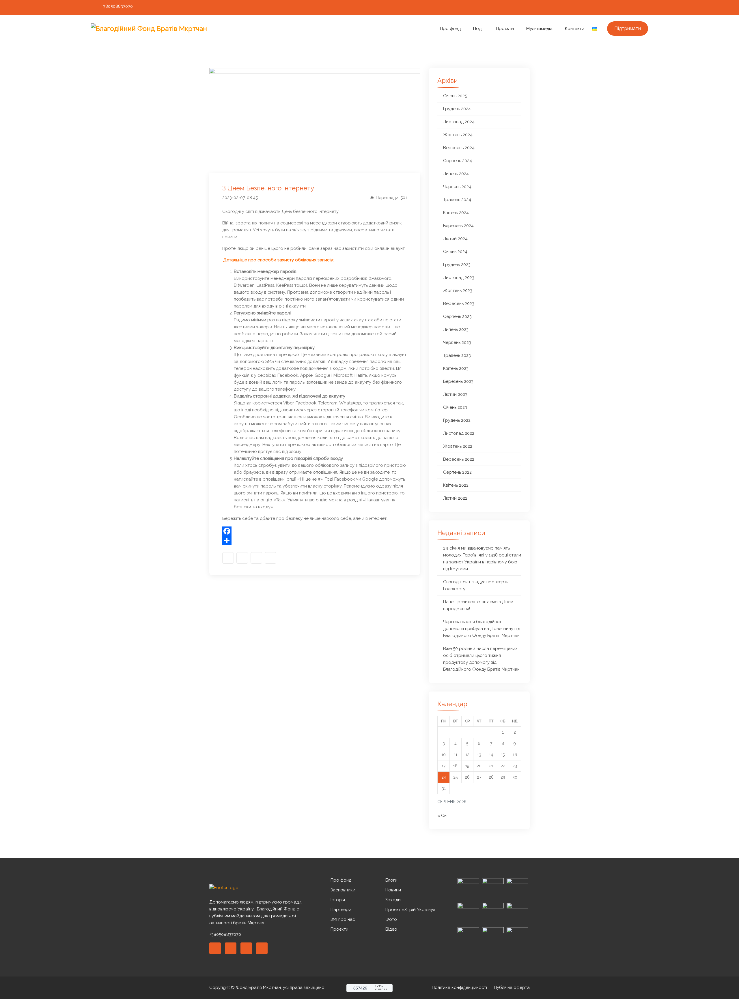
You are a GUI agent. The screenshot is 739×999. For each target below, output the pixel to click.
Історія (338, 899)
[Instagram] (623, 7)
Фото (391, 919)
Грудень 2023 (457, 264)
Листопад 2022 (458, 433)
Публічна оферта (512, 987)
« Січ (442, 815)
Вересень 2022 (458, 459)
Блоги (391, 880)
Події (478, 28)
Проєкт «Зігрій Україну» (410, 909)
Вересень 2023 (458, 303)
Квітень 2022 (456, 485)
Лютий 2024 (455, 238)
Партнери (341, 909)
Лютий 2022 (455, 498)
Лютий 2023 (455, 394)
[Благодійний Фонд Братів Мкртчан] (157, 28)
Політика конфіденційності (459, 987)
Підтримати (627, 28)
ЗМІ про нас (343, 919)
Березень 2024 (458, 225)
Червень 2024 (457, 186)
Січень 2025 (455, 95)
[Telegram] (645, 7)
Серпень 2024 (457, 160)
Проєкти (505, 28)
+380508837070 (117, 6)
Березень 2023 (458, 381)
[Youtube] (634, 7)
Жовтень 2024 (458, 134)
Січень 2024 (455, 251)
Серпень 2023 (457, 316)
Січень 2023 (455, 407)
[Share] (314, 540)
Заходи (393, 899)
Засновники (343, 890)
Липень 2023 (456, 329)
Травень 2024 (457, 199)
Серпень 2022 (457, 472)
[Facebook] (613, 7)
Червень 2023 (457, 342)
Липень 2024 (456, 173)
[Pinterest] (246, 948)
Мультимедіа (539, 28)
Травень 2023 (457, 355)
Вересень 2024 (459, 147)
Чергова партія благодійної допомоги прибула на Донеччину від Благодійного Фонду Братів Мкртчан (481, 628)
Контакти (574, 28)
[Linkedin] (230, 948)
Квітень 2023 (456, 368)
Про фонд (450, 28)
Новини (393, 890)
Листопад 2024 (459, 121)
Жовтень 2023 (457, 290)
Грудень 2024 (457, 108)
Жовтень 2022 (457, 446)
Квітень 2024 (456, 212)
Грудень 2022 (457, 420)
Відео (391, 929)
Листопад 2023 (458, 277)
